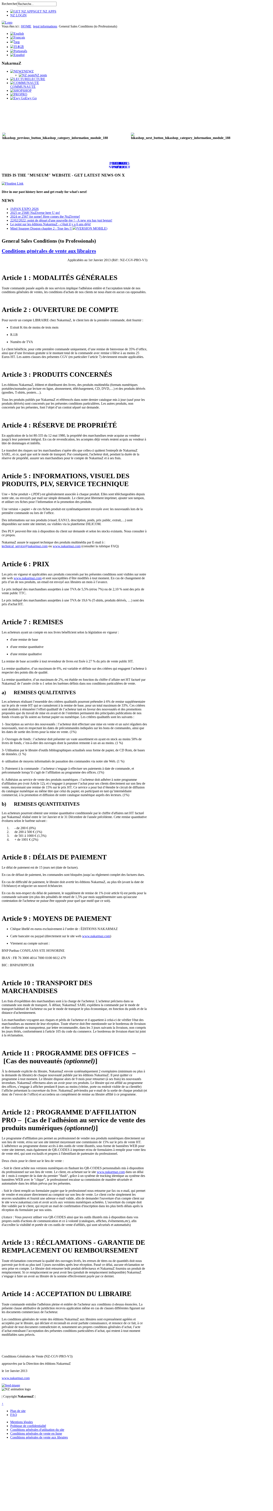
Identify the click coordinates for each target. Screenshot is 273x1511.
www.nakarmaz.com (67, 546)
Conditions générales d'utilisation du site (37, 1429)
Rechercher (9, 4)
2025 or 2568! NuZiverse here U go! (35, 212)
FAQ (13, 1415)
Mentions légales (21, 1422)
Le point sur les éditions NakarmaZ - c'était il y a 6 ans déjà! (50, 224)
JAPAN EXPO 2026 (24, 209)
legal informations (45, 26)
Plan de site (18, 1411)
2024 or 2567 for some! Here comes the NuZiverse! (45, 216)
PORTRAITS (119, 163)
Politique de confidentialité (28, 1426)
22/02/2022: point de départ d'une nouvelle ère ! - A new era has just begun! (61, 220)
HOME (26, 26)
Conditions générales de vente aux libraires (49, 251)
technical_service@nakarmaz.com (25, 546)
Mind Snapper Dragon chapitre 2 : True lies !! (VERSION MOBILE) (58, 228)
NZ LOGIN (18, 15)
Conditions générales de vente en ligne (36, 1433)
